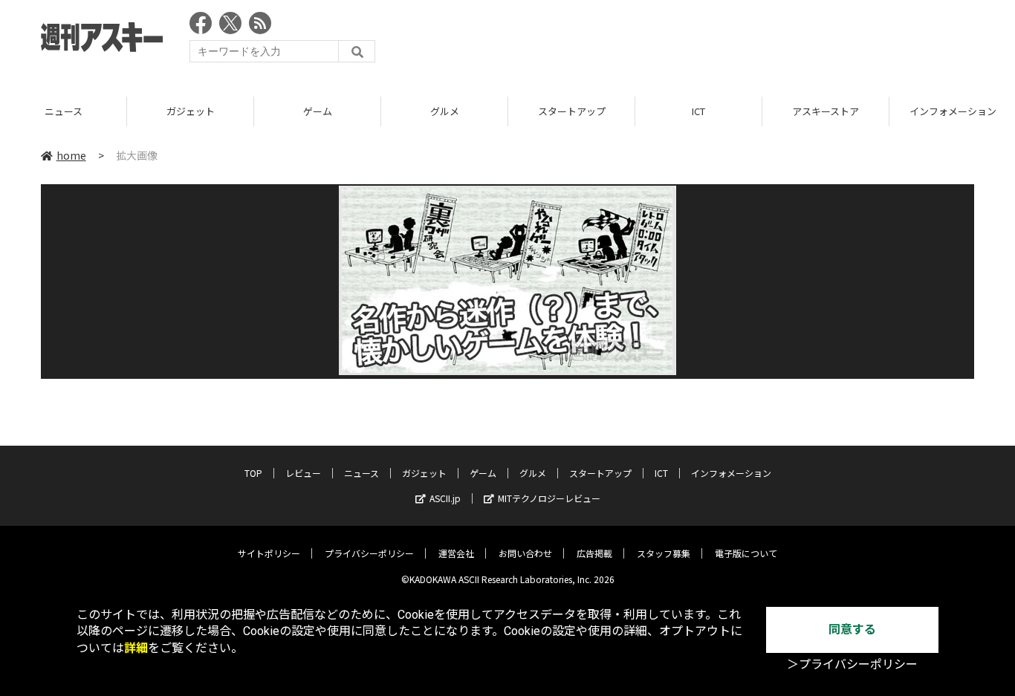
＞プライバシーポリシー (852, 664)
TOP (253, 472)
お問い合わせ (525, 553)
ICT (698, 111)
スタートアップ (572, 111)
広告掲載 (594, 553)
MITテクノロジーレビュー (549, 498)
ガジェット (190, 111)
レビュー (303, 472)
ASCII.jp (445, 498)
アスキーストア (825, 111)
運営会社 (456, 553)
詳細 (136, 648)
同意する (852, 629)
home (71, 155)
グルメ (444, 111)
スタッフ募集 (663, 553)
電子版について (746, 553)
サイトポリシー (269, 553)
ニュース (63, 111)
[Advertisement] (703, 40)
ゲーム (317, 111)
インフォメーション (731, 472)
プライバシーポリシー (369, 553)
